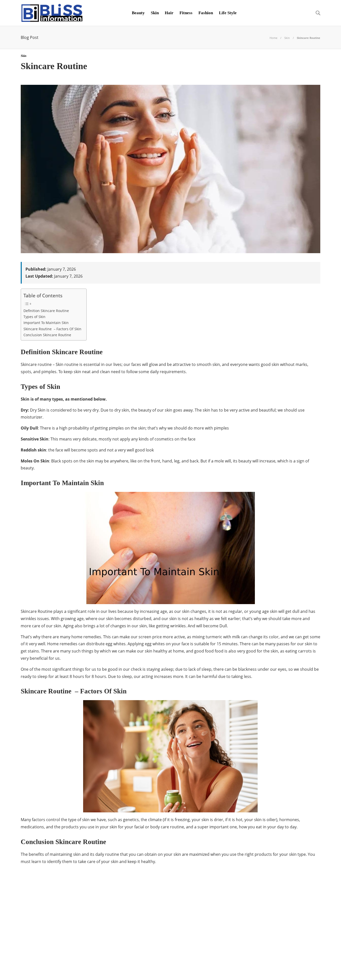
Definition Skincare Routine (46, 310)
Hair (169, 12)
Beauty (138, 12)
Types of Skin (34, 316)
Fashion (205, 12)
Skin (155, 12)
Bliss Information (68, 906)
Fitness (185, 12)
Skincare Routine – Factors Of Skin (52, 328)
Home (273, 38)
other (68, 950)
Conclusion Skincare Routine (47, 334)
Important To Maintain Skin (46, 322)
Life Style (228, 12)
